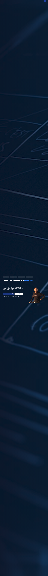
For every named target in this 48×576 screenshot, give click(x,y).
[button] (45, 1)
